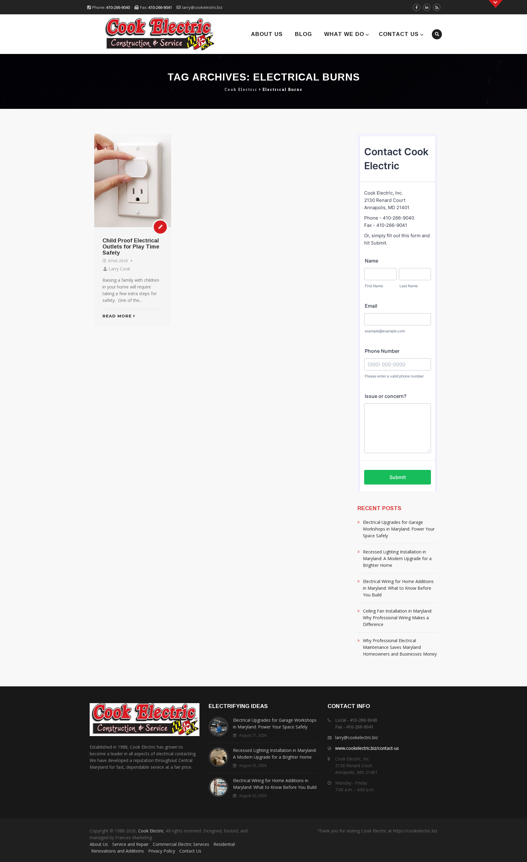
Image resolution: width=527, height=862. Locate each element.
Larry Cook (119, 269)
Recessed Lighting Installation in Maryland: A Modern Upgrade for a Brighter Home (397, 558)
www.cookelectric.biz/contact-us (367, 748)
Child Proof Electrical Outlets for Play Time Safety (130, 247)
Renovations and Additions (117, 851)
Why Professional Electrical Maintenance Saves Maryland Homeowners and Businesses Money (400, 647)
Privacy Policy (161, 851)
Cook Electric (151, 831)
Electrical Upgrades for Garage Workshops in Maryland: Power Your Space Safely (399, 528)
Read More (117, 315)
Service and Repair (130, 844)
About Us (267, 34)
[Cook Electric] (151, 34)
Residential (224, 844)
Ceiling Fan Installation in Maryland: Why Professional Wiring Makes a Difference (397, 617)
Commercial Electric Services (181, 844)
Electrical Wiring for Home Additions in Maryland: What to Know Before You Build (398, 588)
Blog (303, 34)
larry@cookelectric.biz (202, 7)
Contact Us (399, 34)
